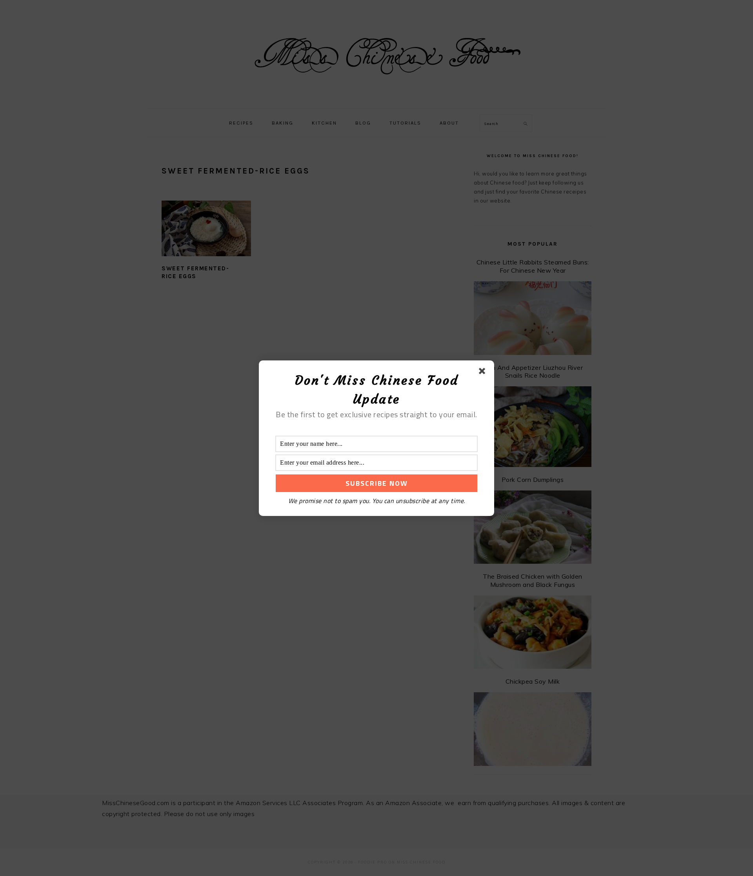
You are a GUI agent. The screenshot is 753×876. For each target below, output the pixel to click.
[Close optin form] (483, 372)
